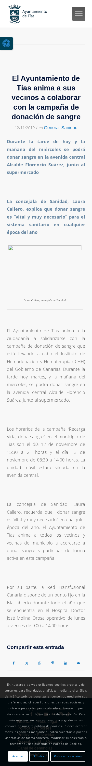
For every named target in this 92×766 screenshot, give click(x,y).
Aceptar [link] (18, 756)
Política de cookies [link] (68, 756)
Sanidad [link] (69, 127)
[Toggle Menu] (79, 13)
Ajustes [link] (39, 756)
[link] (6, 43)
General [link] (52, 127)
